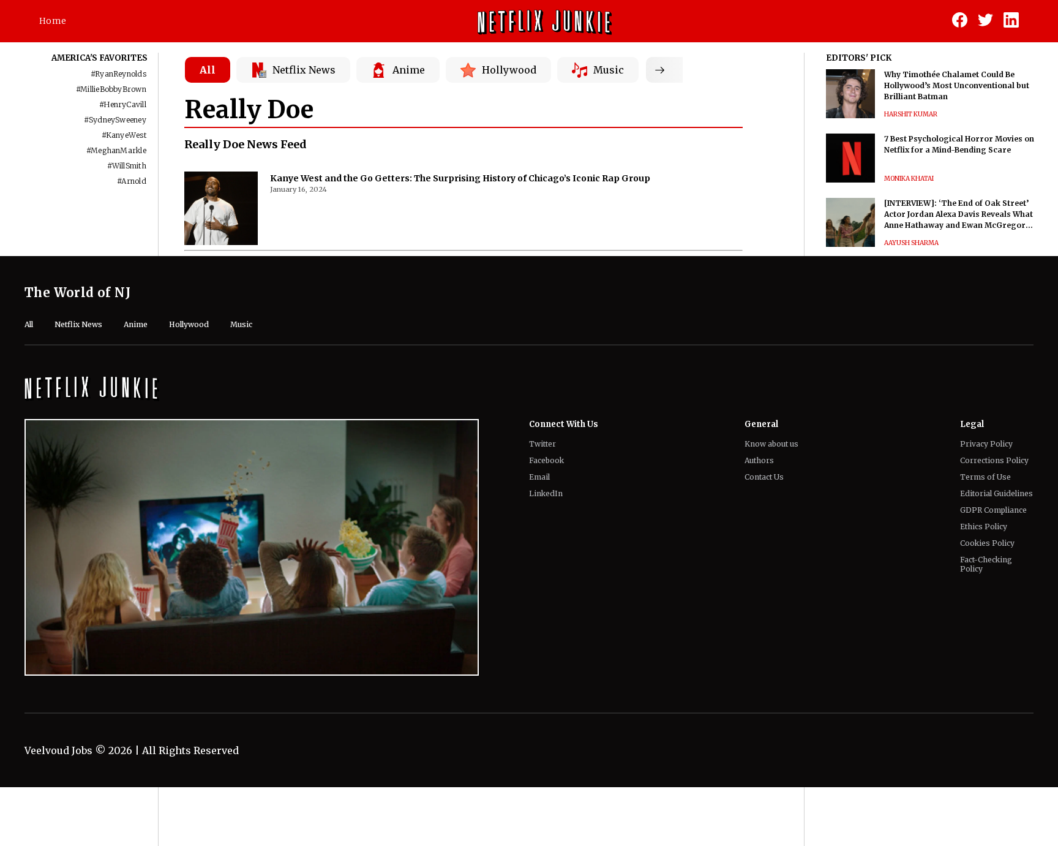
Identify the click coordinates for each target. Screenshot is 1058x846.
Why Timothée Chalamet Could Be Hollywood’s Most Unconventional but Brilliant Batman (956, 85)
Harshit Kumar (910, 114)
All (208, 70)
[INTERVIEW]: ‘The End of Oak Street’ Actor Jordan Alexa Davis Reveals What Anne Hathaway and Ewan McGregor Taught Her (958, 214)
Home (52, 20)
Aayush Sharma (911, 243)
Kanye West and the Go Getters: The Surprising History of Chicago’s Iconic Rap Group (460, 178)
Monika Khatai (909, 179)
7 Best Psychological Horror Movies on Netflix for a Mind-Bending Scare (959, 144)
